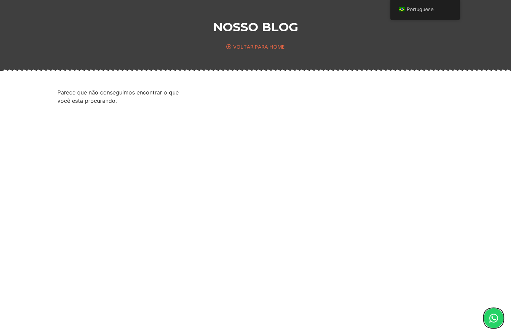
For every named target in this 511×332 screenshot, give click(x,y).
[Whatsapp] (493, 318)
